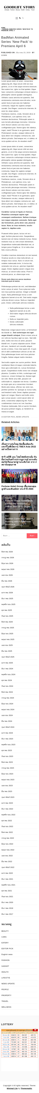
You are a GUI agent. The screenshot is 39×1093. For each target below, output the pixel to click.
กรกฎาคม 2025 (8, 628)
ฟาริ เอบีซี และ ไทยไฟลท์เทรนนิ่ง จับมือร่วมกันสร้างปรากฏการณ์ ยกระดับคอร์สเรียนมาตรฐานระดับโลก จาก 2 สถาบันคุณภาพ (19, 461)
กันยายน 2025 (7, 616)
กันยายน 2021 (7, 897)
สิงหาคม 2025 (7, 622)
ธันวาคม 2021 (7, 879)
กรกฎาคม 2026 (8, 558)
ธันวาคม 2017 (7, 914)
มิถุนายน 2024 (7, 704)
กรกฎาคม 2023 (8, 768)
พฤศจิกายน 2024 (8, 674)
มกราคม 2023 (7, 803)
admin (4, 55)
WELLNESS (6, 1007)
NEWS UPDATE (22, 417)
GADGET (5, 966)
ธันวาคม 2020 (7, 902)
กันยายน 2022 (7, 826)
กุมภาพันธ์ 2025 (8, 657)
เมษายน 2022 (7, 856)
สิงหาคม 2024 (7, 692)
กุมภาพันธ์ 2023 (8, 797)
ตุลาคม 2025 (7, 610)
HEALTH (5, 972)
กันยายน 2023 (7, 756)
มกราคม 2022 (7, 873)
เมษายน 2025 (7, 645)
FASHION (6, 960)
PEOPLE (5, 989)
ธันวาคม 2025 (7, 599)
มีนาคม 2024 (7, 721)
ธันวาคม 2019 (7, 908)
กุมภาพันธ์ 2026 (8, 587)
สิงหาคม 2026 (7, 552)
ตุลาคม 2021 (7, 891)
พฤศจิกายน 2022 (8, 815)
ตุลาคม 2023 (7, 750)
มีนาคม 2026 (7, 581)
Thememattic (26, 1088)
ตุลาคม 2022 (7, 821)
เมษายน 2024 (7, 715)
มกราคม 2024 (7, 733)
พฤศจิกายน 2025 (8, 604)
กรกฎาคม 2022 (8, 838)
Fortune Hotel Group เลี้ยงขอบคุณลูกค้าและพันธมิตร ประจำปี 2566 (19, 487)
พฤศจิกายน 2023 (8, 745)
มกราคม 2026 (7, 593)
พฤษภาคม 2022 (8, 850)
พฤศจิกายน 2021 (8, 885)
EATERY (5, 943)
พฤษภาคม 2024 (8, 710)
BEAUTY (5, 931)
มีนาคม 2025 (7, 651)
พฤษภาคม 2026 (8, 569)
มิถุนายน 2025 (7, 634)
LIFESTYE (6, 978)
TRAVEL (5, 1001)
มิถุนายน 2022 (7, 844)
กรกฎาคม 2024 (8, 698)
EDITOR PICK (9, 417)
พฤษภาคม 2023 (8, 780)
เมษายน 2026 (7, 575)
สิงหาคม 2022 (7, 832)
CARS (4, 937)
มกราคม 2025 (7, 663)
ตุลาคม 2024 (7, 680)
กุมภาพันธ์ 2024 (8, 727)
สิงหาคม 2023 (7, 762)
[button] (20, 18)
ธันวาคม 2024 (7, 669)
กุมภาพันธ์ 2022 (8, 867)
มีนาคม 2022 (7, 861)
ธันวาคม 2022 (7, 809)
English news (7, 954)
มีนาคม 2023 (7, 791)
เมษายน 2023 (7, 786)
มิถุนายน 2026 (7, 563)
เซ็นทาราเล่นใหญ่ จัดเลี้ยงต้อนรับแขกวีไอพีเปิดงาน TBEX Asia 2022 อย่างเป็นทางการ (19, 446)
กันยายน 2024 (7, 686)
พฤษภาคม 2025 (8, 639)
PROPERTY (6, 995)
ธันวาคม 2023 (7, 739)
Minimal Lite (12, 1088)
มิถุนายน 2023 (7, 774)
